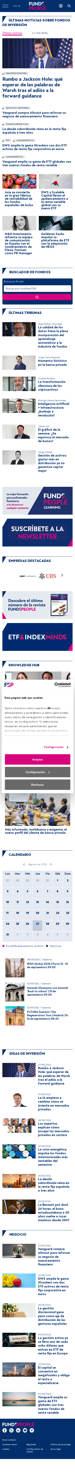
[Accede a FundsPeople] (61, 6)
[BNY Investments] (27, 576)
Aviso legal (56, 1449)
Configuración (53, 747)
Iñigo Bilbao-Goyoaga (50, 324)
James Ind (43, 426)
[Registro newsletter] (37, 532)
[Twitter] (11, 1430)
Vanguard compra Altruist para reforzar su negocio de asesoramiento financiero (34, 114)
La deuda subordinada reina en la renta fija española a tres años (34, 131)
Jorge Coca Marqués (49, 357)
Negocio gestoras (17, 108)
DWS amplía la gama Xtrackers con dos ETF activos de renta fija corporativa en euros (34, 147)
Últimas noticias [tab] (12, 33)
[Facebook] (4, 1430)
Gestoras (47, 959)
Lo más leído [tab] (40, 33)
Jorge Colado (45, 452)
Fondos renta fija (16, 124)
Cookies (5, 1449)
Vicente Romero (46, 378)
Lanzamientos (24, 140)
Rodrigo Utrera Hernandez (52, 400)
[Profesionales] (37, 636)
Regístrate (31, 1444)
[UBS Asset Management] (47, 576)
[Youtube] (25, 1430)
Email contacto (9, 1440)
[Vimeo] (32, 1430)
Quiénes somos (9, 1444)
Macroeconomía (16, 73)
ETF (7, 140)
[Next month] (51, 864)
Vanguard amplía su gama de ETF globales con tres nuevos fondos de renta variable (36, 163)
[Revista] (37, 605)
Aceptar (37, 759)
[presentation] (62, 576)
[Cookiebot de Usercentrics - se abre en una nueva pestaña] (54, 685)
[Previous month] (24, 864)
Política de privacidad (61, 1444)
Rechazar (37, 784)
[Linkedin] (18, 1430)
